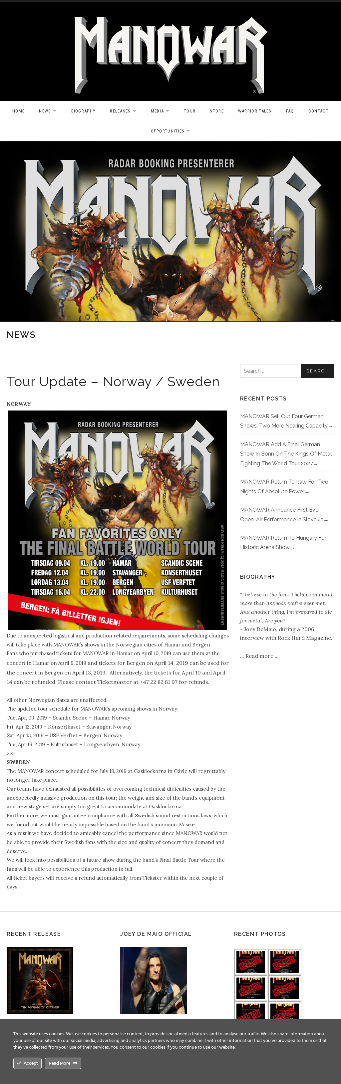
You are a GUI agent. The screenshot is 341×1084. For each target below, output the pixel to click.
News (51, 111)
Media (163, 111)
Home (18, 110)
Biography (83, 110)
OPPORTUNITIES (174, 131)
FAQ (290, 110)
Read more (260, 655)
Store (217, 110)
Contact (318, 110)
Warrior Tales (255, 110)
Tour (189, 110)
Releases (126, 111)
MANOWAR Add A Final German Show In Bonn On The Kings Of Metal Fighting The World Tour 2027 (286, 454)
